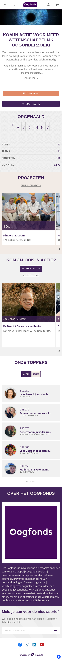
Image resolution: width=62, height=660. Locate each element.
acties (31, 144)
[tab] (26, 374)
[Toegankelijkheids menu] (58, 656)
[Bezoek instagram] (27, 644)
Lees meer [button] (29, 78)
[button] (4, 4)
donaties (31, 165)
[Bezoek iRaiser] (31, 654)
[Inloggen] (48, 4)
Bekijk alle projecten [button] (31, 185)
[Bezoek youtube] (42, 644)
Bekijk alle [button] (31, 481)
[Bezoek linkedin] (34, 644)
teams (31, 151)
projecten (31, 158)
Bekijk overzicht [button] (31, 275)
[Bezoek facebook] (20, 644)
